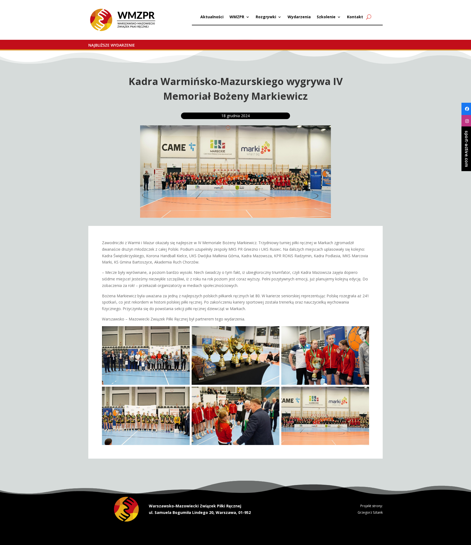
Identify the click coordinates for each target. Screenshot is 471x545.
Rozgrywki (266, 17)
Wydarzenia (299, 17)
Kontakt (355, 17)
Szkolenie (326, 17)
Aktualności (212, 17)
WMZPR (237, 17)
